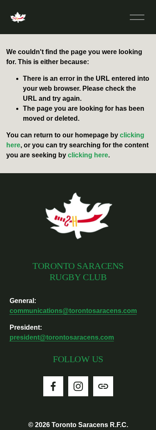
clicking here (88, 155)
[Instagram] (78, 386)
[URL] (103, 386)
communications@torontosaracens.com (73, 310)
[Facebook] (53, 386)
